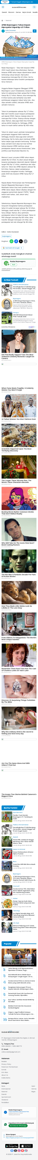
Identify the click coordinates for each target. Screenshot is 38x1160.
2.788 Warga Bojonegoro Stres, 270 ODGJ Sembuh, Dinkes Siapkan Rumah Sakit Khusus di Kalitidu (24, 879)
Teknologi (16, 911)
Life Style (16, 923)
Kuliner (15, 898)
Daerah (15, 837)
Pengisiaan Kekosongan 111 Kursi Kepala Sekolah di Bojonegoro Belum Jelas (21, 989)
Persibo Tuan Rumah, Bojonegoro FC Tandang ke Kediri (23, 817)
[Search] (34, 7)
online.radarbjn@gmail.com (11, 1052)
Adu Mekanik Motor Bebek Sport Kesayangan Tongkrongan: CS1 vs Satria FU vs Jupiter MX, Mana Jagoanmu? (20, 977)
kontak (4, 1070)
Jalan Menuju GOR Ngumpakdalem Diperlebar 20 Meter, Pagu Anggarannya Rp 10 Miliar (20, 970)
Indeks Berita (6, 1078)
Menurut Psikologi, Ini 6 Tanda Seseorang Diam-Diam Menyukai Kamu (24, 927)
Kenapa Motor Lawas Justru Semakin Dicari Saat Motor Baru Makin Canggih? (21, 1020)
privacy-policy (6, 1064)
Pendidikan (5, 1102)
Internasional (6, 1089)
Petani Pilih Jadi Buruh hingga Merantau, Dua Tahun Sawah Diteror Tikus (23, 841)
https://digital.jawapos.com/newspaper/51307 (20, 1138)
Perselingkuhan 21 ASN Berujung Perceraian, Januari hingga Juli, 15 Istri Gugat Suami (24, 288)
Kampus (16, 313)
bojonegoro (6, 236)
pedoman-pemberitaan (10, 1067)
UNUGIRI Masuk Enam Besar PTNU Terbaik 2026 (23, 316)
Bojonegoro (17, 299)
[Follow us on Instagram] (19, 1150)
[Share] (34, 31)
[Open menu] (3, 7)
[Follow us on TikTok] (26, 1150)
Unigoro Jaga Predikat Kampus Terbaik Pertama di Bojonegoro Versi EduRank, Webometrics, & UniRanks (21, 1014)
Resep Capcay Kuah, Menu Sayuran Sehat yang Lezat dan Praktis (24, 903)
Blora (14, 862)
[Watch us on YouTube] (22, 1150)
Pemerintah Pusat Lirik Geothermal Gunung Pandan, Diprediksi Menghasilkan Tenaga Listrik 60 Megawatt (20, 996)
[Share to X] (21, 241)
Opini (33, 1086)
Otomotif (16, 886)
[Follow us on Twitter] (15, 1150)
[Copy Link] (25, 241)
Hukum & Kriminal (19, 849)
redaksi (4, 1061)
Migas (33, 1092)
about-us (5, 1075)
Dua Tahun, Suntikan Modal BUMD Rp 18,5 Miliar (21, 1001)
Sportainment (18, 812)
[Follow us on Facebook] (12, 1150)
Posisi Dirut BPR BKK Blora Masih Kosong (24, 865)
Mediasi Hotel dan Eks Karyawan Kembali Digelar (19, 1007)
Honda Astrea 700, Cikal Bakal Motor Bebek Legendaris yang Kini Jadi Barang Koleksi (24, 890)
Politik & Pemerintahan (20, 285)
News (3, 1086)
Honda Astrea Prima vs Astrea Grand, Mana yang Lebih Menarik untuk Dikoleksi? (21, 983)
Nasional (8, 20)
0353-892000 (6, 1046)
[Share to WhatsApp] (11, 241)
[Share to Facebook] (16, 241)
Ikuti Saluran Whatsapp (18, 1126)
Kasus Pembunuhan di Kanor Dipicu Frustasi (23, 853)
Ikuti (13, 265)
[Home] (2, 20)
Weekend (5, 1100)
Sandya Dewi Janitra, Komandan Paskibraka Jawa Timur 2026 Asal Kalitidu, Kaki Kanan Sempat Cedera (19, 962)
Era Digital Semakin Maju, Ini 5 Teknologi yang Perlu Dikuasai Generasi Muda (23, 915)
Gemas (33, 1089)
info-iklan (5, 1072)
